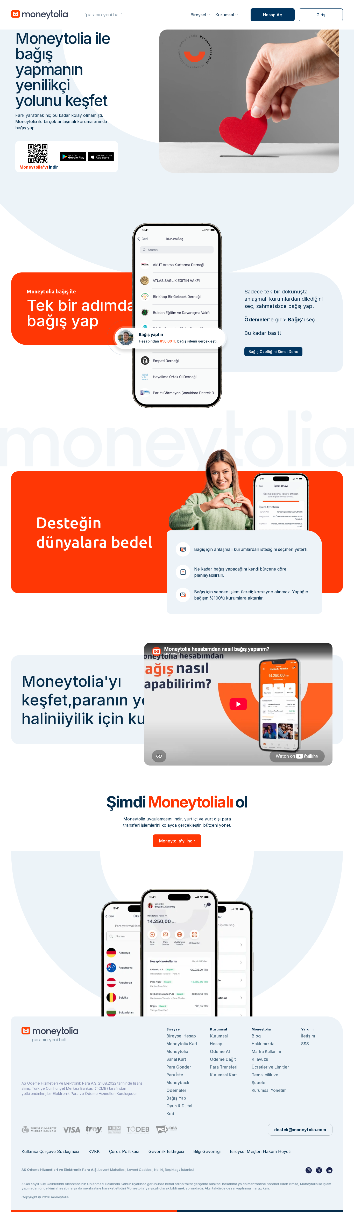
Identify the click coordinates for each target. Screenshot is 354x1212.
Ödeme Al (220, 1051)
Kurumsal (224, 14)
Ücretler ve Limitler (270, 1067)
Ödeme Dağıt (223, 1059)
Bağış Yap (176, 1098)
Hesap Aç (272, 14)
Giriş (320, 14)
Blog (256, 1035)
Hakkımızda (263, 1043)
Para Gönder (178, 1067)
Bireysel (198, 14)
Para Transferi (223, 1067)
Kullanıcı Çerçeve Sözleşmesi (50, 1151)
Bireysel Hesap (181, 1035)
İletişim (308, 1035)
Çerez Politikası (124, 1151)
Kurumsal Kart (223, 1074)
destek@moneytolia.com (300, 1129)
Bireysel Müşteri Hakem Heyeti (260, 1151)
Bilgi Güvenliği (207, 1151)
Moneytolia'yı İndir (177, 840)
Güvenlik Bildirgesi (166, 1151)
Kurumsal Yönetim (269, 1090)
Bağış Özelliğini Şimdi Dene (273, 351)
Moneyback (177, 1082)
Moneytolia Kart (181, 1043)
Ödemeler (176, 1090)
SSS (305, 1043)
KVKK (94, 1151)
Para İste (174, 1074)
